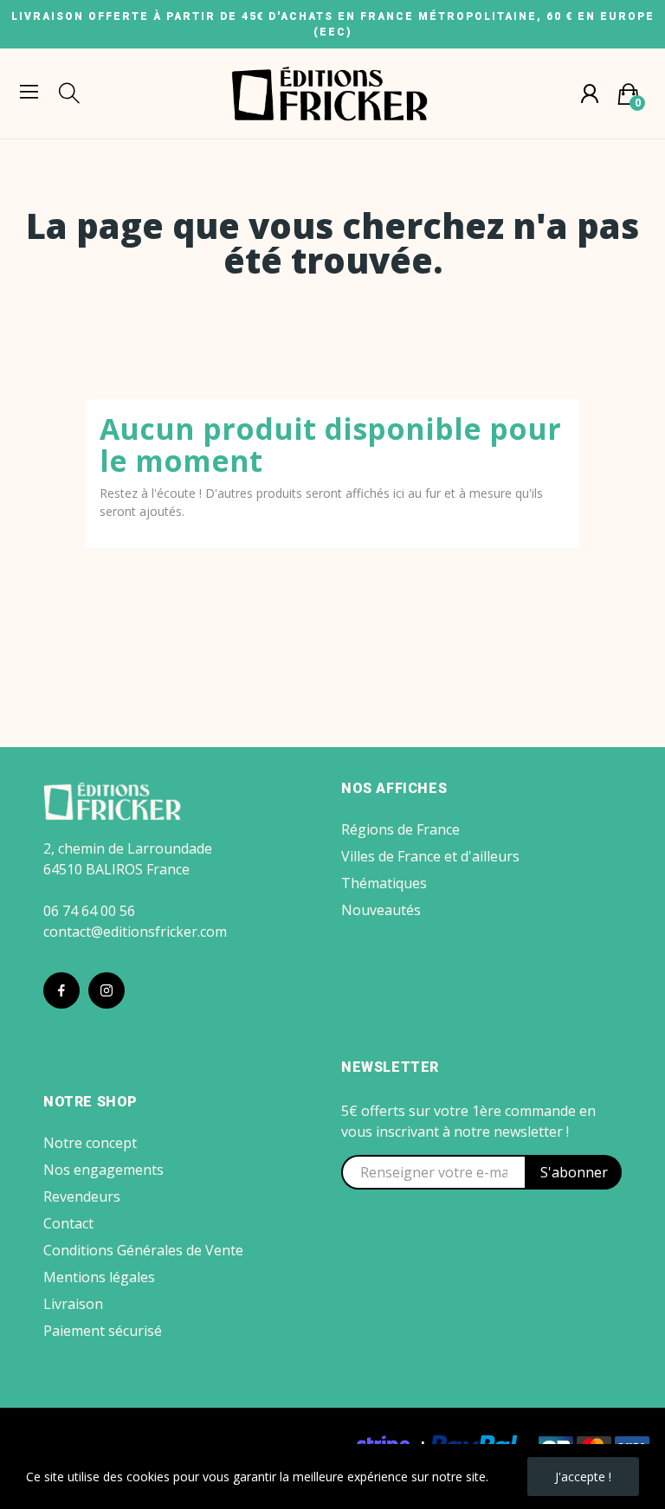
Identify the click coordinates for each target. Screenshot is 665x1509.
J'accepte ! (583, 1476)
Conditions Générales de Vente (143, 1250)
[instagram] (106, 990)
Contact (68, 1223)
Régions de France (400, 829)
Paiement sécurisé (102, 1330)
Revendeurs (81, 1196)
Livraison (73, 1304)
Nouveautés (381, 910)
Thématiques (384, 883)
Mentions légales (99, 1277)
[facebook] (61, 990)
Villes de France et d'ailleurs (430, 856)
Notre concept (90, 1143)
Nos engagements (103, 1169)
